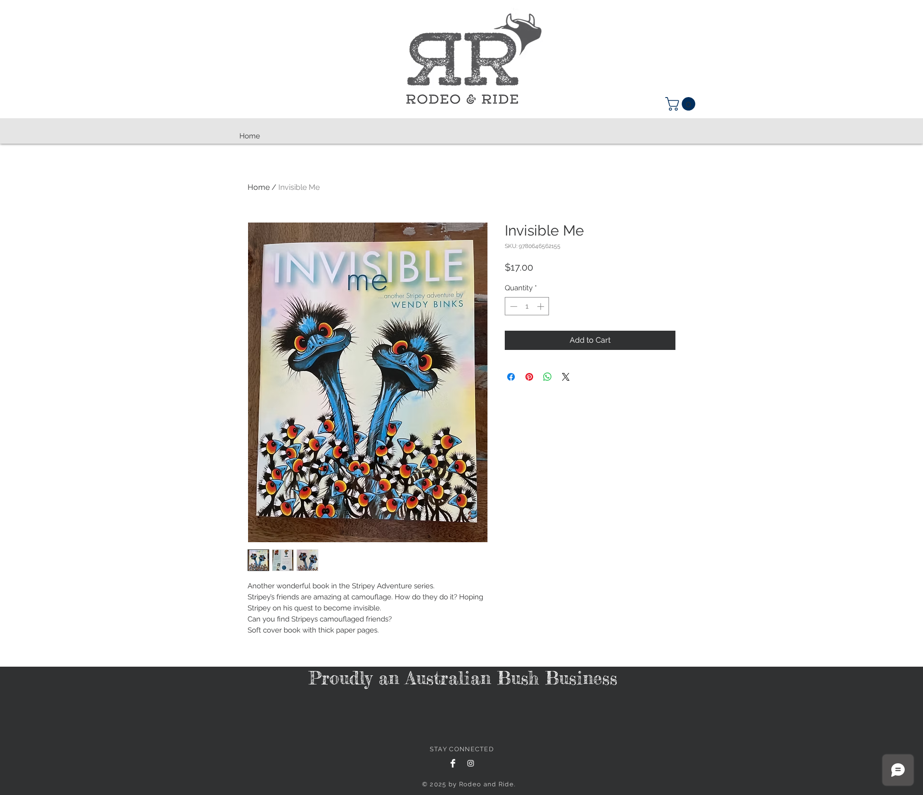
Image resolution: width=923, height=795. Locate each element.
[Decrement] (512, 306)
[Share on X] (566, 377)
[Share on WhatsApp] (547, 377)
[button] (681, 104)
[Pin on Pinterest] (529, 377)
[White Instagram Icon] (470, 763)
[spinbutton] (527, 306)
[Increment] (541, 306)
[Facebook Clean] (453, 763)
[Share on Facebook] (511, 377)
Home (259, 187)
